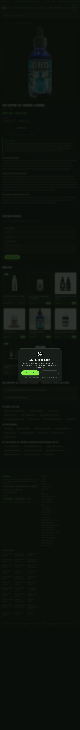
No (49, 373)
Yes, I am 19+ (30, 373)
